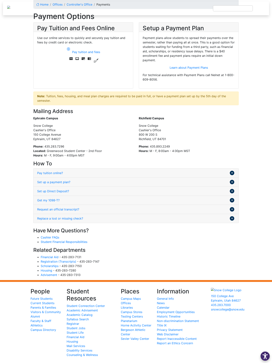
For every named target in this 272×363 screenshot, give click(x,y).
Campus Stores (131, 312)
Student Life (75, 332)
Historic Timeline (168, 316)
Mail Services (76, 346)
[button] (265, 356)
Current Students (42, 303)
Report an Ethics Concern (175, 343)
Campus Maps (131, 298)
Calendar (163, 307)
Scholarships (49, 266)
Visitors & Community (46, 312)
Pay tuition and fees (85, 52)
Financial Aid (49, 257)
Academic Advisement (82, 310)
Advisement (49, 275)
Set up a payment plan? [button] (53, 182)
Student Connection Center (86, 306)
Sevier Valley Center (135, 339)
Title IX (162, 325)
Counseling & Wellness (82, 355)
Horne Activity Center (136, 325)
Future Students (42, 298)
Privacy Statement (170, 330)
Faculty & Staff (41, 321)
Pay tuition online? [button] (50, 173)
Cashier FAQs (50, 237)
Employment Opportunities (176, 312)
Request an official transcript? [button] (58, 209)
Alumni (35, 316)
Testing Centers (132, 316)
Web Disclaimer (168, 334)
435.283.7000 (221, 305)
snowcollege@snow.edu (227, 309)
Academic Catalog (80, 315)
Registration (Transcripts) (58, 261)
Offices (126, 303)
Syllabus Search (78, 319)
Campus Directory (43, 330)
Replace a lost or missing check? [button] (60, 218)
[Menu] (261, 8)
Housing (46, 270)
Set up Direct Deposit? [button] (53, 191)
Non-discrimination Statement (178, 321)
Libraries (127, 307)
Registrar (73, 324)
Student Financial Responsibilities (64, 242)
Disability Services (79, 350)
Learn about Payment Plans (189, 67)
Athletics (37, 325)
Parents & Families (43, 307)
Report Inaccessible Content (177, 339)
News (161, 303)
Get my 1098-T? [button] (48, 200)
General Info (165, 298)
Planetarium (129, 321)
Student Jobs (76, 328)
